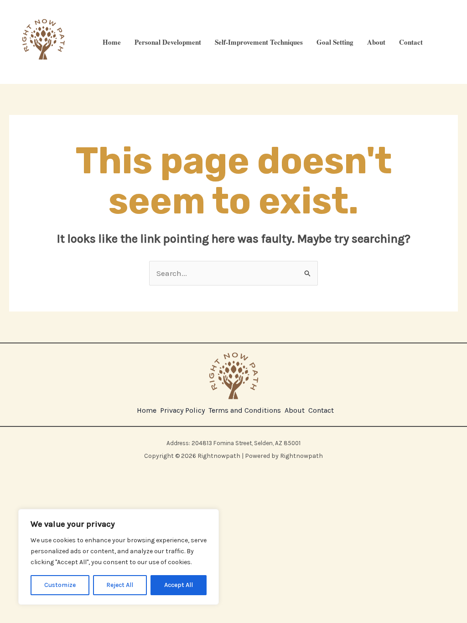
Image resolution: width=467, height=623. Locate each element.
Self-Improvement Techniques (259, 42)
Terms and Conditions (244, 410)
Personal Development (168, 42)
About (376, 42)
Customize (60, 585)
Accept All (178, 585)
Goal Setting (335, 42)
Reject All (119, 585)
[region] (118, 557)
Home (112, 42)
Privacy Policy (182, 410)
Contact (411, 42)
